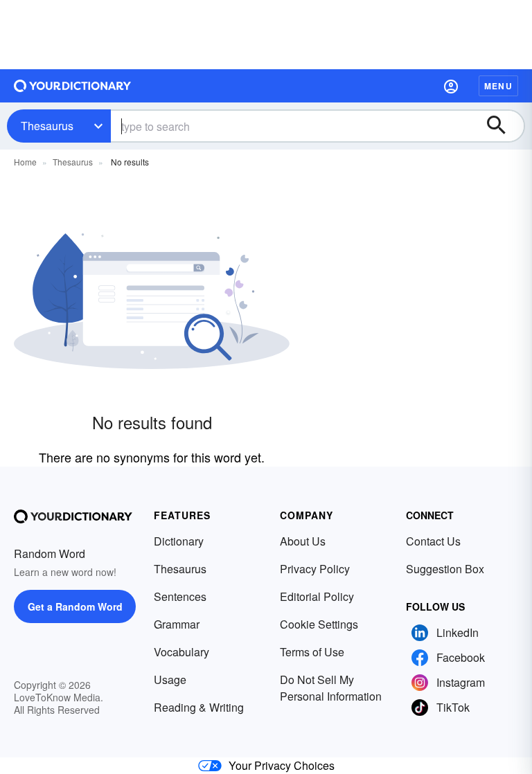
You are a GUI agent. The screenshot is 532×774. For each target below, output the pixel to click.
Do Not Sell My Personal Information (331, 688)
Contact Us (433, 541)
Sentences (180, 596)
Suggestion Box (445, 569)
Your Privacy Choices (282, 765)
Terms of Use (312, 652)
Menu (498, 86)
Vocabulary (181, 652)
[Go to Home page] (73, 86)
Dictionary (179, 541)
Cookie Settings (319, 624)
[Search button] (503, 126)
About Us (303, 541)
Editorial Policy (317, 596)
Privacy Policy (315, 569)
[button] (451, 85)
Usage (170, 679)
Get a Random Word (75, 606)
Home (25, 162)
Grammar (177, 624)
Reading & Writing (199, 707)
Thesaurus (47, 126)
